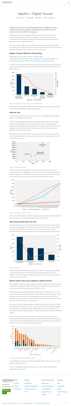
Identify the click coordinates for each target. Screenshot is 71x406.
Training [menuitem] (44, 394)
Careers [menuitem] (16, 386)
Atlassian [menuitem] (27, 380)
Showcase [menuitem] (60, 380)
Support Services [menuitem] (46, 391)
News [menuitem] (58, 394)
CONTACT (7, 390)
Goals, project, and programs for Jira (36, 58)
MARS (39, 17)
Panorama (19, 58)
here (24, 363)
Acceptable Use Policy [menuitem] (27, 403)
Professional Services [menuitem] (48, 380)
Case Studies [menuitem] (60, 386)
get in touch (17, 369)
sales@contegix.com (8, 386)
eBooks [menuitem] (59, 389)
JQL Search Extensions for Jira (44, 61)
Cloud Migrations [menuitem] (46, 389)
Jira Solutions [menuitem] (28, 383)
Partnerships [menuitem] (17, 389)
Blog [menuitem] (58, 383)
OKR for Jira (28, 61)
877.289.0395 (5, 384)
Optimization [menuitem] (45, 383)
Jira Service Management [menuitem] (31, 386)
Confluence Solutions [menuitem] (30, 389)
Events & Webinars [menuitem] (62, 391)
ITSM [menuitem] (25, 391)
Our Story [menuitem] (16, 383)
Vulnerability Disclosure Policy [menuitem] (42, 403)
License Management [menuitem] (48, 386)
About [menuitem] (15, 380)
